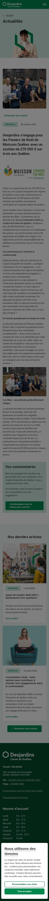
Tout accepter (24, 891)
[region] (24, 871)
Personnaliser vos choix (24, 884)
